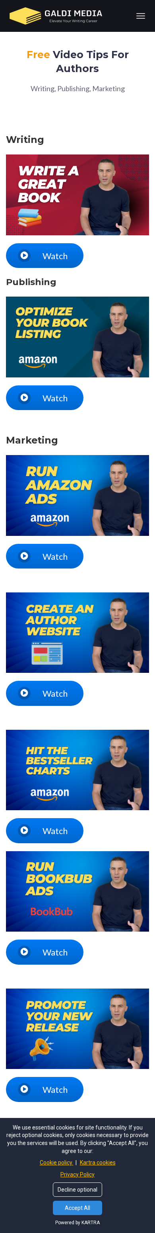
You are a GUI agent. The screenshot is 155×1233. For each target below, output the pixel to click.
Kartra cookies (98, 1162)
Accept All (77, 1208)
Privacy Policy (77, 1174)
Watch (55, 255)
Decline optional (77, 1189)
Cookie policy (57, 1162)
